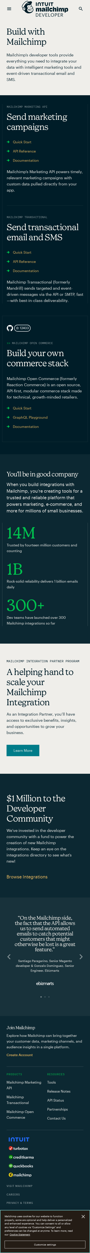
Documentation (26, 160)
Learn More (23, 750)
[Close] (83, 1216)
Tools (51, 1082)
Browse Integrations (27, 876)
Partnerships (57, 1109)
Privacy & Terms (20, 1202)
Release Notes (59, 1091)
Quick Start (22, 142)
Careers (13, 1194)
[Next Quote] (81, 956)
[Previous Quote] (9, 956)
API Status (55, 1100)
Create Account (20, 1055)
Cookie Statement (20, 1234)
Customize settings (45, 1244)
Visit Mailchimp (20, 1185)
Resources (56, 1074)
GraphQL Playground (30, 417)
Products (14, 1074)
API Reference (24, 151)
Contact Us (56, 1118)
